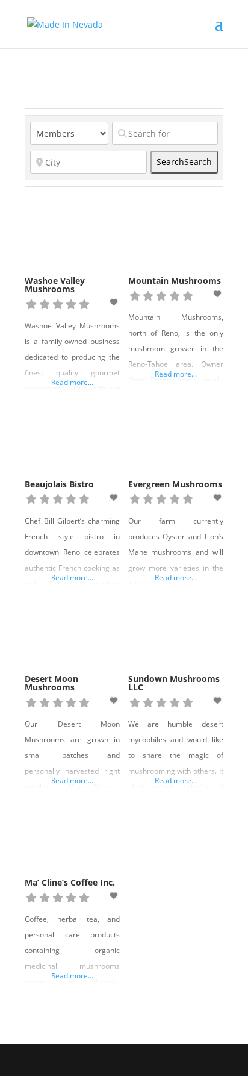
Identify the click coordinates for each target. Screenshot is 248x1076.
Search (184, 161)
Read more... (72, 382)
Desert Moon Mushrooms (51, 683)
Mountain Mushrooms (174, 280)
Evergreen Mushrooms (175, 484)
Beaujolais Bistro (59, 484)
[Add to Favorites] (115, 302)
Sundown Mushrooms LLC (174, 683)
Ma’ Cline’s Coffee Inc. (70, 882)
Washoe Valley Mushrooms (55, 285)
